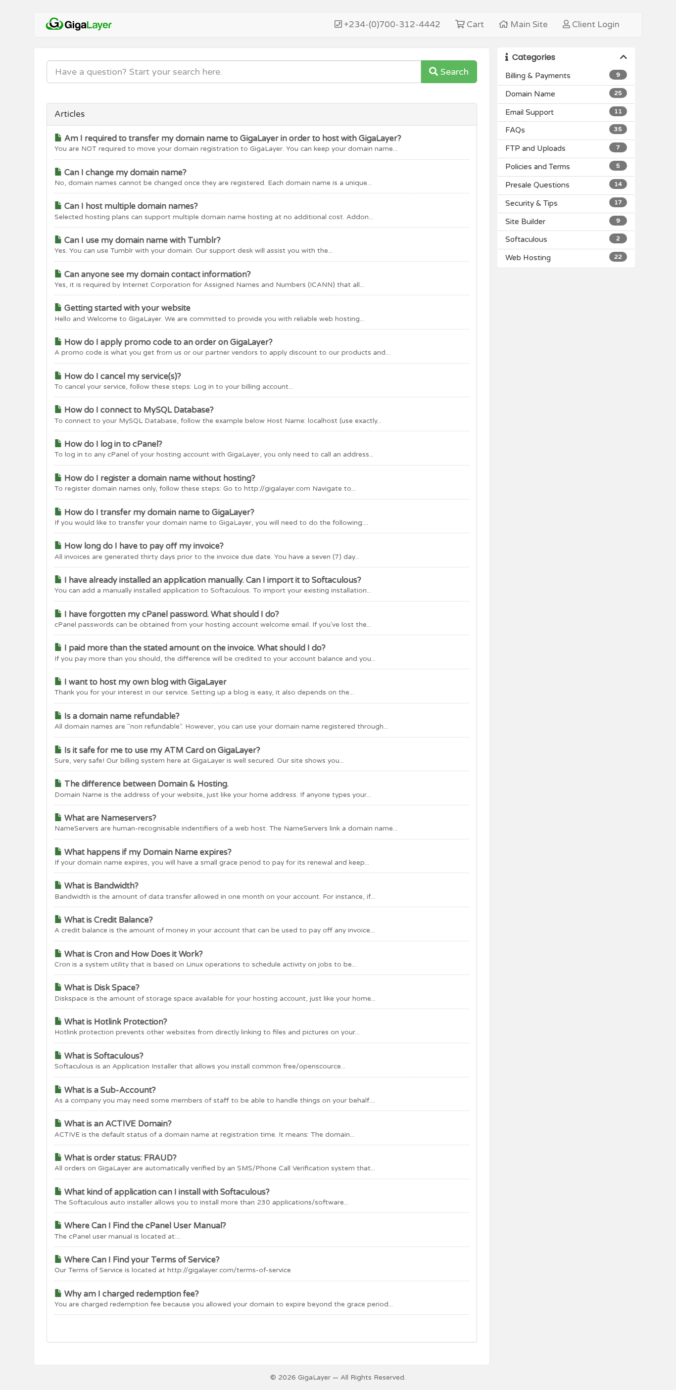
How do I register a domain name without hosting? (158, 478)
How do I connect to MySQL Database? (138, 410)
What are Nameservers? (109, 818)
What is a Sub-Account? (109, 1090)
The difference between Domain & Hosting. (145, 784)
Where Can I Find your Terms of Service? (141, 1260)
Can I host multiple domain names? (130, 206)
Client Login (595, 24)
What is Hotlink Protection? (114, 1022)
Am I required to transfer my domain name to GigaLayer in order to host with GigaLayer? (231, 138)
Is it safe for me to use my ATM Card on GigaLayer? (161, 750)
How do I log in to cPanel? (112, 444)
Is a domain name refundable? (121, 716)
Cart (474, 24)
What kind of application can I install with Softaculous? (166, 1192)
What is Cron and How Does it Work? (132, 954)
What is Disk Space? (101, 988)
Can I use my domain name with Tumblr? (141, 240)
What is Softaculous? (103, 1056)
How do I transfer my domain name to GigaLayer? (158, 512)
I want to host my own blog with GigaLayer (144, 682)
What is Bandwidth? (100, 886)
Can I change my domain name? (124, 173)
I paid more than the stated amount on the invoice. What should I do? (194, 648)
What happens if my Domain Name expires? (147, 852)
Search (453, 71)
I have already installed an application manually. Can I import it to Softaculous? (211, 580)
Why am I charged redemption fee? (130, 1294)
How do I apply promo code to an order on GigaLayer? (167, 342)
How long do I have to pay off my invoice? (143, 546)
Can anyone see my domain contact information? (156, 274)
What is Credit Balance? (107, 920)
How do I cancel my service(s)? (121, 376)
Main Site (528, 24)
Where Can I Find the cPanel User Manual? (144, 1226)
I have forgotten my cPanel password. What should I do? (170, 614)
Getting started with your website (126, 308)
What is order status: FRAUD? (119, 1158)
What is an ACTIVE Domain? (117, 1124)
